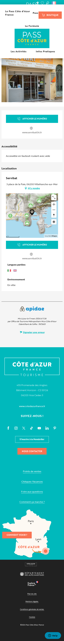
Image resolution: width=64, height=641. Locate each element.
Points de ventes (32, 471)
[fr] (54, 3)
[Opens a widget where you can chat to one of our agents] (53, 636)
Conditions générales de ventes (32, 609)
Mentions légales (31, 601)
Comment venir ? (17, 534)
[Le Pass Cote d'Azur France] (32, 38)
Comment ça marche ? (32, 502)
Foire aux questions (32, 491)
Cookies (32, 617)
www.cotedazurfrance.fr (32, 406)
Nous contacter (32, 451)
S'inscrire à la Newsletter (32, 439)
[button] (47, 2)
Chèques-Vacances (32, 481)
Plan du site (31, 593)
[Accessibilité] (38, 3)
